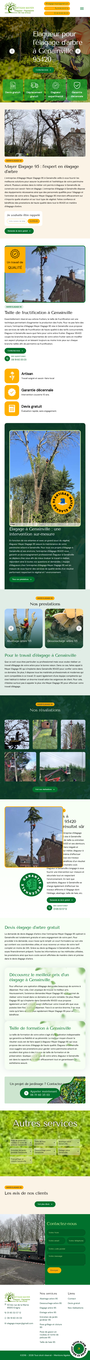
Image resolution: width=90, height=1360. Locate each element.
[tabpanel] (42, 550)
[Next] (78, 51)
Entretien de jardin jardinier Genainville (19, 1151)
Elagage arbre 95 (48, 1307)
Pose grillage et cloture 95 (51, 1326)
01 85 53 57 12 (62, 8)
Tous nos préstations (20, 579)
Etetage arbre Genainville (64, 1151)
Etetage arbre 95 (48, 1312)
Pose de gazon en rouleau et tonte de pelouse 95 (49, 1334)
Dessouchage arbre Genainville (43, 1151)
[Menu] (82, 8)
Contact (72, 1298)
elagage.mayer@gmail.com (57, 4)
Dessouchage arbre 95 (51, 1303)
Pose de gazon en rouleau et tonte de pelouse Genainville (19, 1142)
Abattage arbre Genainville (65, 1143)
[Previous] (12, 51)
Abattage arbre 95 (49, 1298)
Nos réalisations (75, 1307)
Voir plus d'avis (43, 1204)
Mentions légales (62, 1355)
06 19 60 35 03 (62, 13)
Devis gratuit (74, 1303)
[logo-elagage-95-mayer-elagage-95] (19, 8)
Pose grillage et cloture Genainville (18, 1160)
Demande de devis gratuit (18, 231)
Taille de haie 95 (47, 1342)
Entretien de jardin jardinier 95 (49, 1318)
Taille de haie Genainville (40, 1143)
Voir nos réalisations (43, 789)
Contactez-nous (42, 70)
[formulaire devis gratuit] (78, 1348)
